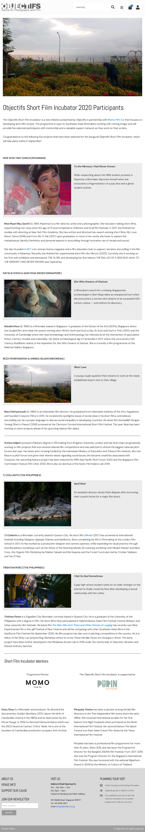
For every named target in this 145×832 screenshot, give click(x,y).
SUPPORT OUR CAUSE (14, 790)
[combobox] (92, 7)
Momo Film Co (116, 119)
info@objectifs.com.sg (65, 806)
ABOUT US (7, 779)
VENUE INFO (8, 784)
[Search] (113, 7)
